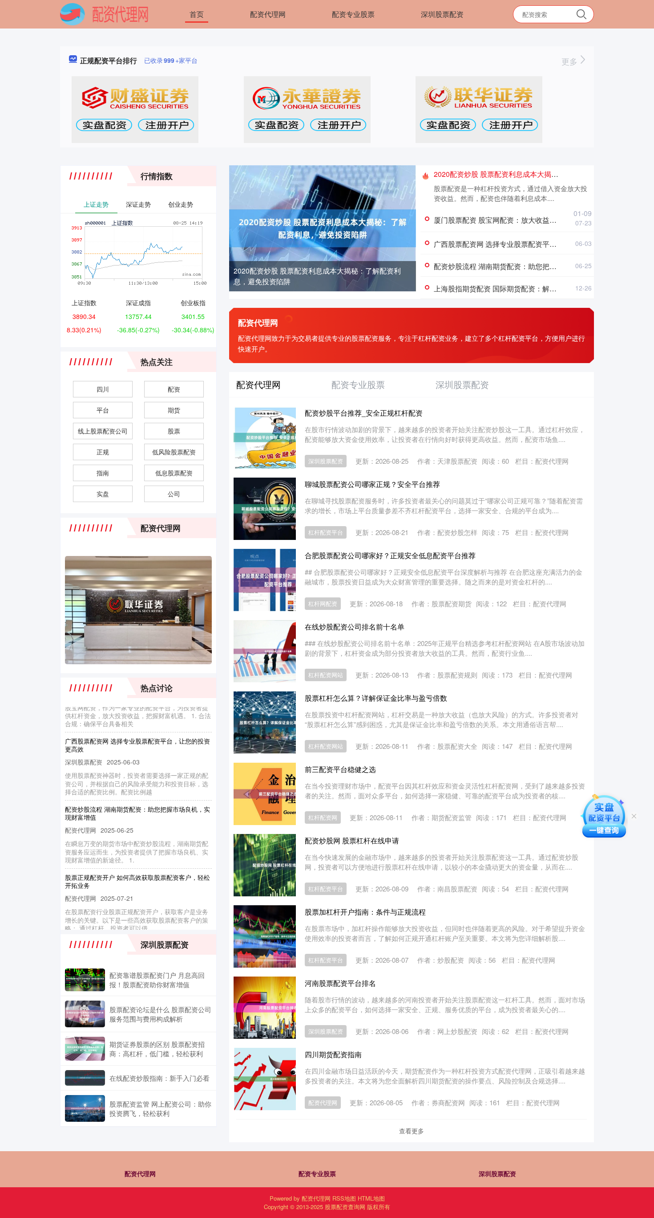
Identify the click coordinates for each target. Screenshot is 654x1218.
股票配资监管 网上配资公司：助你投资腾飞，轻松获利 (160, 1108)
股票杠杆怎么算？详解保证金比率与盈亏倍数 (376, 698)
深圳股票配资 (442, 14)
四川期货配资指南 (333, 1054)
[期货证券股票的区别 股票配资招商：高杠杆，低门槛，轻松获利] (85, 1049)
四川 (103, 388)
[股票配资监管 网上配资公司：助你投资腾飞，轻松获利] (85, 1108)
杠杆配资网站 (325, 674)
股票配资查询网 (345, 1206)
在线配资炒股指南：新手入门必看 (159, 1078)
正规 (103, 451)
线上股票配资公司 (103, 430)
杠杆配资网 (322, 817)
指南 (103, 472)
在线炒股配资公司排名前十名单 (354, 626)
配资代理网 (268, 14)
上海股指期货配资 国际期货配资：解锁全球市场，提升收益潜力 (534, 288)
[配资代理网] (104, 13)
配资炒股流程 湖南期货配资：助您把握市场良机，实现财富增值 (534, 266)
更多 (570, 61)
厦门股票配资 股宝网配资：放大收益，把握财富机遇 (516, 220)
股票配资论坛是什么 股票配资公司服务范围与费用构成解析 (160, 1014)
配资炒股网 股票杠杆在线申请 (352, 840)
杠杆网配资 (322, 603)
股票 (174, 430)
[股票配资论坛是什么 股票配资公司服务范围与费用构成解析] (85, 1014)
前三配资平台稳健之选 (340, 769)
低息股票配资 (174, 472)
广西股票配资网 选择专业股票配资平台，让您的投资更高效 (527, 244)
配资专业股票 (353, 14)
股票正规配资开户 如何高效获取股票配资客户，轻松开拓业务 (137, 868)
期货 (174, 409)
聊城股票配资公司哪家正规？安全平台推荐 (372, 484)
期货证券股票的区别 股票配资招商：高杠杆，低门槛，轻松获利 (157, 1048)
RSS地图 (344, 1198)
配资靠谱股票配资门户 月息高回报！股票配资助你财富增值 (157, 979)
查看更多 (411, 1130)
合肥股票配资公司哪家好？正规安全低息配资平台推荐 (390, 555)
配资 (174, 388)
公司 (174, 493)
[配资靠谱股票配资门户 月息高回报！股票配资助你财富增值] (85, 980)
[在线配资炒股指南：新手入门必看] (85, 1078)
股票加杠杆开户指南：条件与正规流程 (365, 912)
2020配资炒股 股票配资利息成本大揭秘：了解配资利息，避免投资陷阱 (317, 276)
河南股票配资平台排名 (340, 983)
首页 (197, 14)
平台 (103, 409)
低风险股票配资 (174, 451)
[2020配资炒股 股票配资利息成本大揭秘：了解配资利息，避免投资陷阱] (322, 227)
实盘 (103, 493)
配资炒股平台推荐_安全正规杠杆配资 (364, 413)
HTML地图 (371, 1198)
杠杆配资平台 (325, 532)
